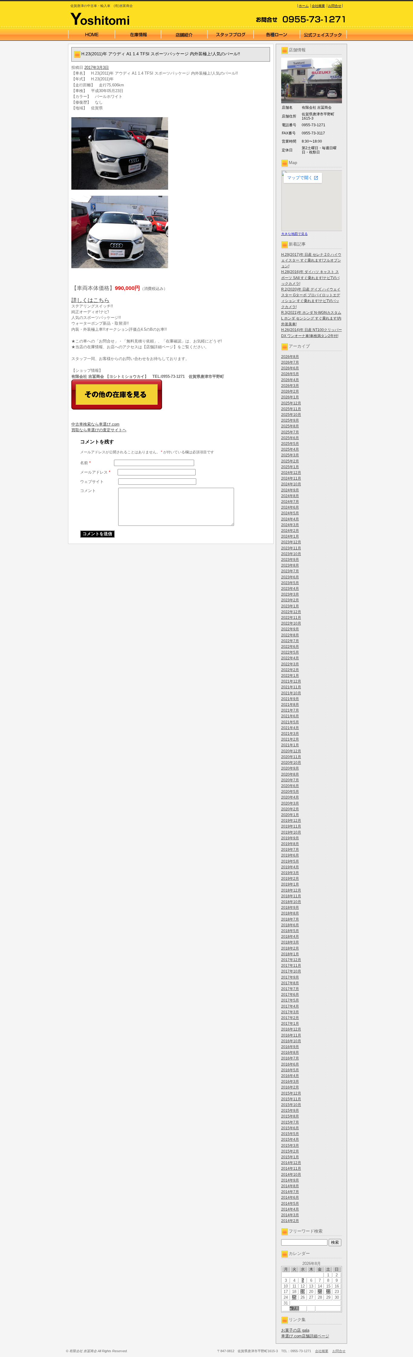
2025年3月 (290, 455)
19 (303, 1291)
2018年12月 (291, 890)
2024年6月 (290, 507)
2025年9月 (290, 420)
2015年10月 (291, 1105)
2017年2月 (290, 1018)
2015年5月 (290, 1134)
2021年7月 (290, 710)
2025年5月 (290, 444)
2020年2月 (290, 809)
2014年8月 (290, 1186)
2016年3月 (290, 1081)
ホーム (304, 6)
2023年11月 (291, 548)
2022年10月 (291, 623)
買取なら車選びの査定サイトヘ (98, 430)
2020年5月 (290, 791)
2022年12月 (291, 612)
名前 (85, 463)
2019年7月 (290, 849)
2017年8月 (290, 983)
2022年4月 (290, 658)
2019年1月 (290, 884)
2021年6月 (290, 716)
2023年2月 (290, 600)
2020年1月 (290, 815)
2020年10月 (291, 762)
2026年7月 (290, 362)
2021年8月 (290, 705)
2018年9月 (290, 907)
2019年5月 (290, 861)
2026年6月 (290, 368)
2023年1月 (290, 606)
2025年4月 (290, 449)
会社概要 (318, 6)
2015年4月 (290, 1139)
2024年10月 (291, 484)
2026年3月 (290, 386)
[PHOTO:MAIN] (170, 153)
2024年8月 (290, 496)
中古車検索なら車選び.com (95, 424)
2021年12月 (291, 681)
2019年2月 (290, 878)
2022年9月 (290, 629)
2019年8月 (290, 844)
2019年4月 (290, 867)
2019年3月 (290, 873)
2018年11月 (291, 896)
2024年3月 (290, 525)
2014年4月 (290, 1209)
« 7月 (294, 1308)
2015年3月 (290, 1145)
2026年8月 (290, 357)
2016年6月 (290, 1064)
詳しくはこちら (90, 300)
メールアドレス (95, 472)
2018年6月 (290, 925)
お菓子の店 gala (295, 1330)
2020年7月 (290, 780)
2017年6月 (290, 994)
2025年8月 (290, 426)
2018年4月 (290, 936)
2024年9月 (290, 490)
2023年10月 (291, 554)
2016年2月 (290, 1087)
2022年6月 (290, 647)
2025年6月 (290, 438)
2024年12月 (291, 473)
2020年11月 (291, 757)
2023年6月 (290, 577)
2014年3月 (290, 1215)
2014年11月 (291, 1168)
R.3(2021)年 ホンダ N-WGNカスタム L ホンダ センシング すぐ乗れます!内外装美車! (311, 318)
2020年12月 (291, 751)
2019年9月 (290, 838)
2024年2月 (290, 531)
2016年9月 (290, 1047)
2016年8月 (290, 1052)
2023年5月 (290, 583)
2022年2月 (290, 670)
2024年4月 (290, 519)
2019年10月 (291, 832)
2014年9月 (290, 1180)
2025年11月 (291, 409)
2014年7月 (290, 1192)
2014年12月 (291, 1163)
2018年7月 (290, 919)
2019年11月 (291, 826)
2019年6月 (290, 855)
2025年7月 (290, 432)
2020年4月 (290, 797)
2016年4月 (290, 1076)
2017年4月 (290, 1006)
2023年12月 (291, 542)
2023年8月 (290, 565)
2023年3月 (290, 594)
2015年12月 (291, 1093)
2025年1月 (290, 467)
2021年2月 (290, 739)
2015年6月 (290, 1128)
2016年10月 (291, 1041)
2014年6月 (290, 1197)
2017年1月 (290, 1023)
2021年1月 (290, 745)
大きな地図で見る (294, 234)
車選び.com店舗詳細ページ (305, 1336)
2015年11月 (291, 1099)
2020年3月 (290, 803)
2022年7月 (290, 641)
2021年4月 (290, 728)
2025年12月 (291, 403)
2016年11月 (291, 1035)
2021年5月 (290, 722)
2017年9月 (290, 977)
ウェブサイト (92, 481)
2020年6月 (290, 786)
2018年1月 (290, 954)
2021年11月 (291, 687)
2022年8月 (290, 635)
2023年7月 (290, 571)
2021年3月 (290, 734)
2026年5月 (290, 374)
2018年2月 (290, 948)
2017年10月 (291, 971)
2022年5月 (290, 652)
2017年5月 (290, 1000)
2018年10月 (291, 902)
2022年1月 (290, 676)
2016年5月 (290, 1070)
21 (320, 1291)
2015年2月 (290, 1151)
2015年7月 (290, 1122)
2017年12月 (291, 960)
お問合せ (334, 6)
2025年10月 (291, 415)
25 (294, 1297)
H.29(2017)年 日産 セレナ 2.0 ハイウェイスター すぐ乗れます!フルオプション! (311, 260)
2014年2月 (290, 1221)
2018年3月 (290, 942)
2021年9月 (290, 699)
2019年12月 (291, 820)
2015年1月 (290, 1157)
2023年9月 (290, 560)
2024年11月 (291, 478)
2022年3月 (290, 664)
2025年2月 (290, 461)
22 (328, 1291)
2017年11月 (291, 965)
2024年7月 (290, 502)
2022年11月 (291, 618)
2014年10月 (291, 1174)
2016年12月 (291, 1029)
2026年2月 (290, 391)
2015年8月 (290, 1116)
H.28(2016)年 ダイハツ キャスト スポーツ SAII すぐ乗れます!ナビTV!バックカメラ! (310, 277)
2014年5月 (290, 1203)
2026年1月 (290, 397)
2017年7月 (290, 989)
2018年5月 (290, 931)
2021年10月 (291, 693)
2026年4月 (290, 380)
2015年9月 (290, 1110)
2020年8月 (290, 774)
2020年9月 (290, 768)
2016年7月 (290, 1058)
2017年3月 (290, 1012)
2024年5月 (290, 513)
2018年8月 (290, 913)
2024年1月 (290, 536)
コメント (88, 490)
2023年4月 (290, 589)
